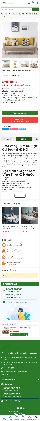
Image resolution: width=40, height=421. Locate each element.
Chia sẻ (7, 129)
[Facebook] (15, 408)
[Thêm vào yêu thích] (37, 71)
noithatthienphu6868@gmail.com (15, 371)
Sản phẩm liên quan (11, 204)
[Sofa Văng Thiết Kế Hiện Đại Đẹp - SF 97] (5, 330)
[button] (38, 64)
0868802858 (13, 294)
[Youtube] (18, 408)
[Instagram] (24, 408)
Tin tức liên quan (9, 270)
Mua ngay (19, 120)
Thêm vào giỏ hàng (20, 113)
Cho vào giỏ (15, 335)
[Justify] (35, 9)
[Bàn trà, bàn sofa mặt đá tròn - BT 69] (10, 215)
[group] (20, 40)
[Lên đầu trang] (37, 413)
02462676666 (14, 289)
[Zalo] (21, 408)
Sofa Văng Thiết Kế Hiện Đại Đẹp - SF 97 (20, 328)
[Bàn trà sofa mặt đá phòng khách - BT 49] (29, 215)
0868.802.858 (9, 368)
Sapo (24, 413)
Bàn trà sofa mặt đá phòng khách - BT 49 (27, 227)
